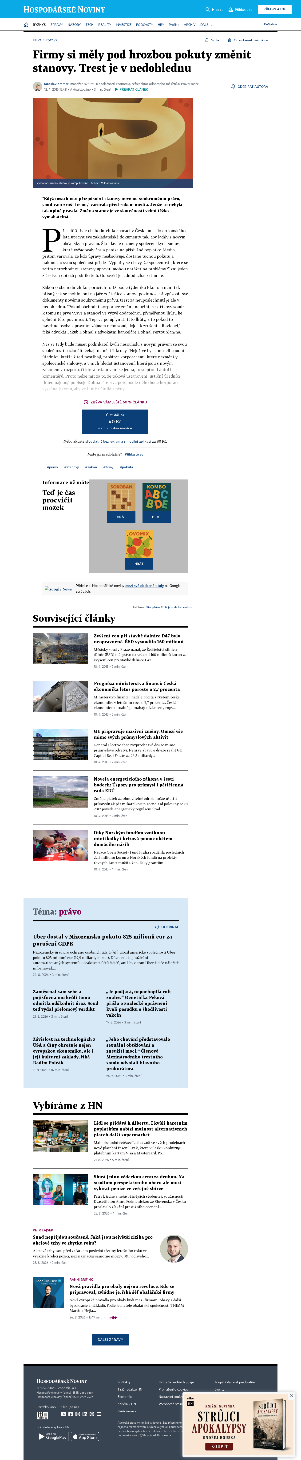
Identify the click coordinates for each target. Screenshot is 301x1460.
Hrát (121, 517)
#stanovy (71, 467)
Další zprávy (110, 1339)
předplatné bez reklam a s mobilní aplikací (118, 441)
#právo (52, 467)
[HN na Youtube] (99, 1414)
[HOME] (26, 25)
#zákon (91, 467)
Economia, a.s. (66, 1388)
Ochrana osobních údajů (176, 1382)
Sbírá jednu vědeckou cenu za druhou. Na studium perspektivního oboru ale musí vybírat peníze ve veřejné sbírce (139, 1183)
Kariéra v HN (127, 1404)
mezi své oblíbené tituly (144, 585)
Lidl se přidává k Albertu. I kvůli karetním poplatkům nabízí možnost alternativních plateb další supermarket (140, 1129)
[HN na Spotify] (92, 1414)
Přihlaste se (134, 454)
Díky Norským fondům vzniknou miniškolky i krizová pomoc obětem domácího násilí (133, 839)
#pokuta (126, 467)
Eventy (219, 1389)
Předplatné (275, 9)
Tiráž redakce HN (130, 1389)
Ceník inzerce (127, 1411)
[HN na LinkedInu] (85, 1414)
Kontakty (124, 1382)
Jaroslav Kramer (56, 84)
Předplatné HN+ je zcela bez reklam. (169, 607)
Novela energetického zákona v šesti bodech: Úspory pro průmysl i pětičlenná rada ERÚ (138, 785)
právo (70, 912)
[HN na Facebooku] (70, 1414)
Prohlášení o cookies (173, 1389)
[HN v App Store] (85, 1436)
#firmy (108, 467)
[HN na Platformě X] (63, 1414)
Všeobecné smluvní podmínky (180, 1404)
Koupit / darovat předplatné (234, 1382)
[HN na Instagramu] (77, 1414)
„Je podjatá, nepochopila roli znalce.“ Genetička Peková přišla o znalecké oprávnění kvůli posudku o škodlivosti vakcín (138, 1003)
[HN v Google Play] (52, 1436)
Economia (125, 1397)
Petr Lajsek (43, 1230)
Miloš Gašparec (110, 183)
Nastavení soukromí (173, 1397)
